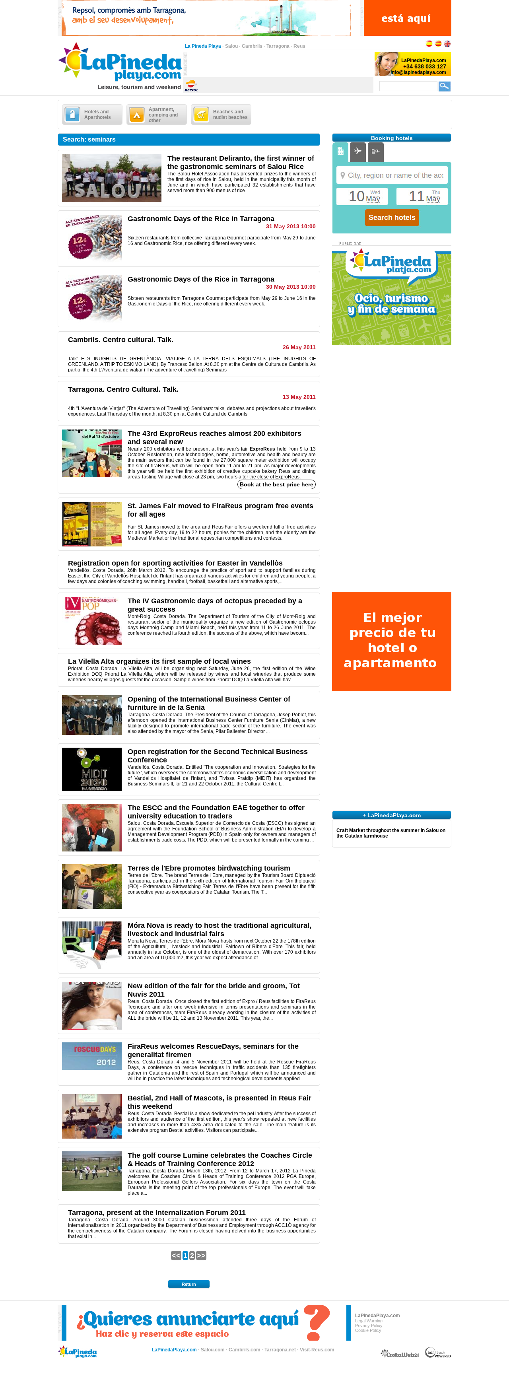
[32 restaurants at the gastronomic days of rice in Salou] (111, 200)
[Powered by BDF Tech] (438, 1356)
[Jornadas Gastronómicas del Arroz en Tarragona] (92, 261)
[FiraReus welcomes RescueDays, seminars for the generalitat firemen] (92, 1068)
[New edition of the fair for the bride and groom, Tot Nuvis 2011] (92, 1028)
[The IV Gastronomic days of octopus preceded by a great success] (92, 643)
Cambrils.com (244, 1350)
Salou (231, 46)
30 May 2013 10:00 (291, 287)
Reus (299, 46)
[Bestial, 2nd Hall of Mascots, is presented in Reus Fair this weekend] (92, 1137)
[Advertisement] (280, 64)
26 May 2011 (299, 347)
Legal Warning (369, 1320)
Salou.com (213, 1350)
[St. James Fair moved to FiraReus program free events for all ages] (92, 545)
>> (201, 1256)
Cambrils (252, 46)
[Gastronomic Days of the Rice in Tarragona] (92, 321)
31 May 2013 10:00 (291, 226)
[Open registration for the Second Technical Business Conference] (92, 789)
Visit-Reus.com (317, 1350)
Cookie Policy (368, 1330)
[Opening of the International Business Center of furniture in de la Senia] (92, 733)
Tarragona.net (280, 1350)
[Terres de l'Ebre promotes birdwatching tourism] (92, 907)
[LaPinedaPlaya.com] (120, 82)
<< (176, 1256)
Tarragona (277, 46)
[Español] (429, 46)
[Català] (438, 46)
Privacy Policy (369, 1325)
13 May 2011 (299, 397)
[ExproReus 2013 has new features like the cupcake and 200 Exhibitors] (92, 475)
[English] (447, 46)
